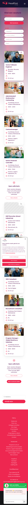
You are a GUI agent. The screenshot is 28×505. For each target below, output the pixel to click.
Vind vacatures (14, 23)
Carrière (14, 431)
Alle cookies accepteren (14, 264)
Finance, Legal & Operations (14, 448)
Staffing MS (14, 465)
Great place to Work (14, 433)
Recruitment (14, 454)
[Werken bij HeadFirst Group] (10, 4)
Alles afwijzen (14, 260)
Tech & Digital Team (14, 452)
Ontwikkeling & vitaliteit (14, 435)
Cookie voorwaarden (10, 253)
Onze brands (14, 429)
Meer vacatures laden (14, 381)
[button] (24, 3)
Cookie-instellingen (14, 256)
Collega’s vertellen (14, 425)
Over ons (14, 423)
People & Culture (14, 444)
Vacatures (14, 421)
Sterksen (14, 460)
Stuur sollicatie (14, 197)
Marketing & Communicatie (14, 446)
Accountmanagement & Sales (14, 450)
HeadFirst (14, 458)
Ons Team (14, 427)
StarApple (14, 463)
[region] (14, 252)
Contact (14, 437)
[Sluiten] (25, 239)
